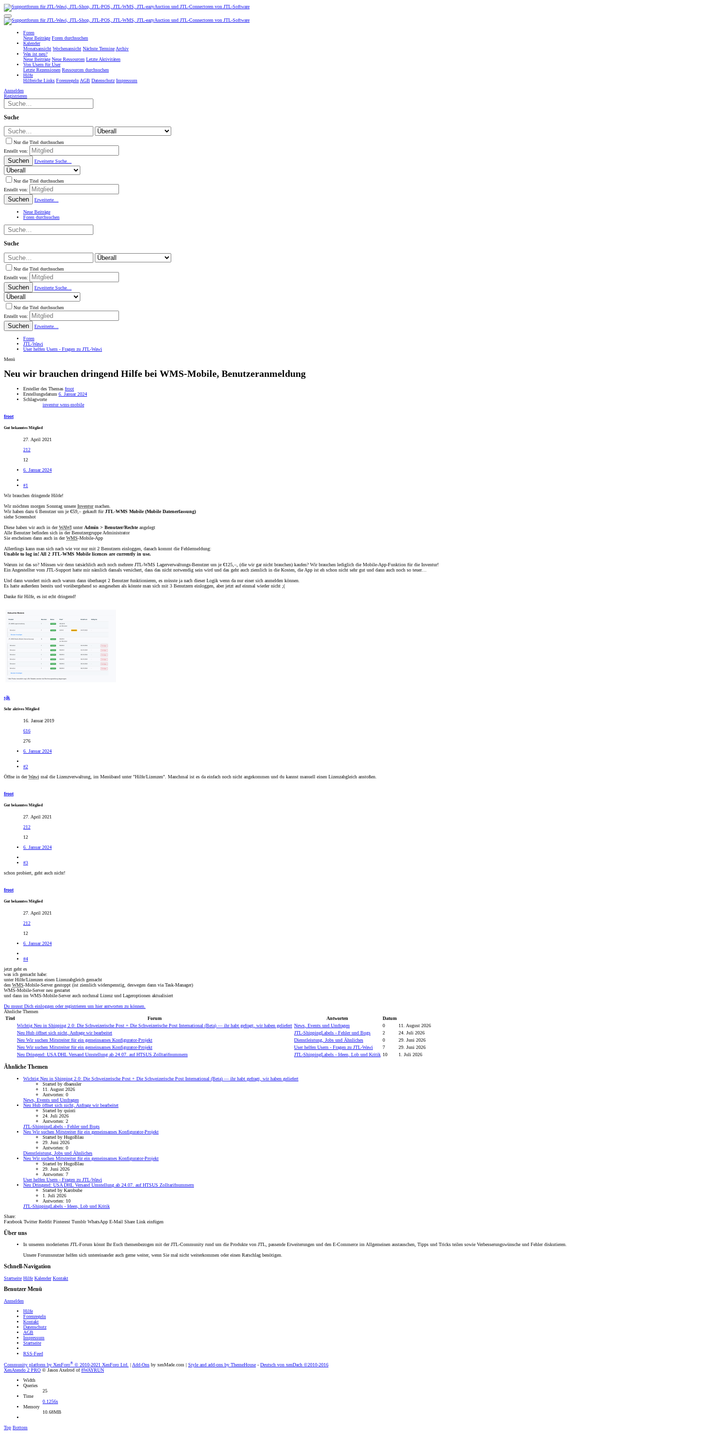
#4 (25, 958)
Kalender (42, 1278)
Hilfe (28, 1278)
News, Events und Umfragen (322, 1025)
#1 (25, 485)
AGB (28, 1332)
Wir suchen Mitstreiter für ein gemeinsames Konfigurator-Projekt (84, 1040)
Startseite (13, 1278)
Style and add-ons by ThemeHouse (222, 1364)
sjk (7, 697)
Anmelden (14, 1301)
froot (69, 388)
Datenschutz (34, 1327)
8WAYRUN (92, 1370)
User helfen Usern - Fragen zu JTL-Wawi (333, 1047)
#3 (25, 862)
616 (26, 730)
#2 (25, 766)
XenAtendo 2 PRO (22, 1370)
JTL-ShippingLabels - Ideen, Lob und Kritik (337, 1054)
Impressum (33, 1337)
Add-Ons (140, 1364)
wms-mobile (72, 404)
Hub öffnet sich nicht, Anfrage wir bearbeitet (64, 1032)
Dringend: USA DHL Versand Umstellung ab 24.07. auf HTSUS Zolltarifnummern (102, 1054)
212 (26, 449)
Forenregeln (34, 1316)
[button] (8, 15)
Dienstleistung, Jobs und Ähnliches (328, 1040)
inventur (51, 404)
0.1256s (50, 1401)
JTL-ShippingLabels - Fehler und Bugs (332, 1032)
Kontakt (60, 1278)
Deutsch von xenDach (294, 1364)
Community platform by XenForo (66, 1364)
